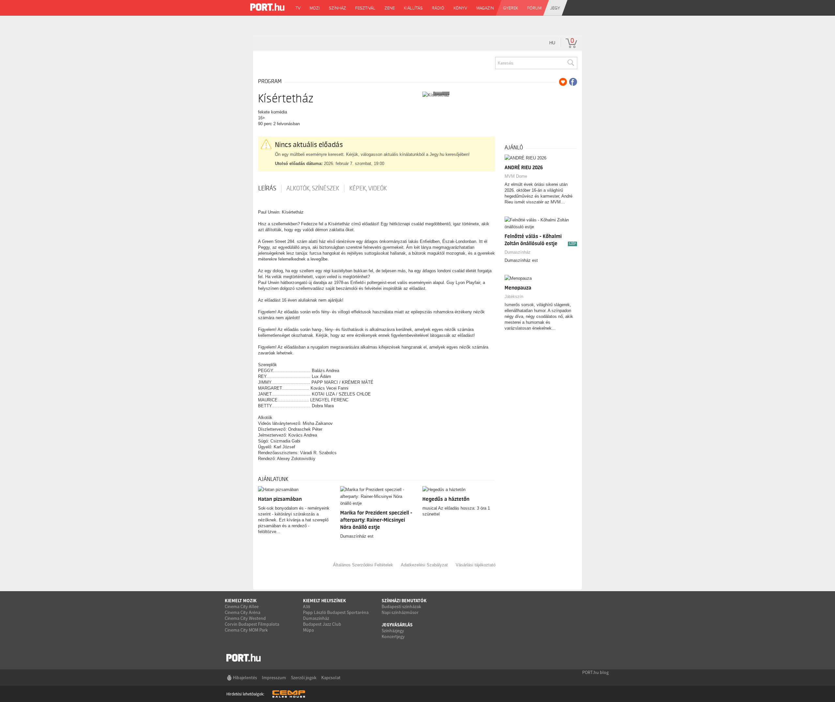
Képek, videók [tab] (368, 188)
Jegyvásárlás (397, 625)
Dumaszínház (518, 252)
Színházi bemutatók (404, 601)
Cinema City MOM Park (246, 630)
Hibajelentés (245, 677)
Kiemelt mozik (241, 601)
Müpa (308, 630)
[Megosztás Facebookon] (573, 82)
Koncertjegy (393, 636)
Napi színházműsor (400, 612)
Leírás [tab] (267, 188)
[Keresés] (570, 63)
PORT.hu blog (595, 672)
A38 (306, 606)
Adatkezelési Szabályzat (424, 564)
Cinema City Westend (245, 618)
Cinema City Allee (242, 606)
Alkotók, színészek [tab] (312, 188)
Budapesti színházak (401, 606)
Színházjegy (393, 631)
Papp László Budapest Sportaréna (336, 612)
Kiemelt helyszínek (324, 601)
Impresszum (274, 677)
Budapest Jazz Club (322, 624)
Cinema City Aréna (242, 612)
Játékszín (514, 296)
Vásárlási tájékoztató (475, 564)
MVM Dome (516, 176)
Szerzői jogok (303, 677)
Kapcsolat (331, 677)
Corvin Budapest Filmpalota (252, 624)
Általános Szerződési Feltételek (363, 564)
